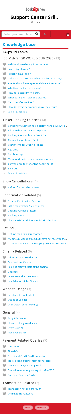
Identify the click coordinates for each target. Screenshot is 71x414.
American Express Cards (21, 375)
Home (28, 407)
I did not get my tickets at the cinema (28, 266)
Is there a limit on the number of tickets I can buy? (35, 78)
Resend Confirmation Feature (24, 201)
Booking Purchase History (22, 210)
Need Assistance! (17, 332)
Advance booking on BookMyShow (27, 130)
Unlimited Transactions (20, 393)
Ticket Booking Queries (24, 120)
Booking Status (16, 215)
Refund (10, 228)
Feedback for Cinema (19, 262)
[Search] (38, 34)
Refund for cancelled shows (23, 187)
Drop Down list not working (23, 304)
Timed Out (13, 351)
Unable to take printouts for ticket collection (32, 220)
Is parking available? (19, 73)
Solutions (42, 407)
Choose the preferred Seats (23, 140)
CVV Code (13, 346)
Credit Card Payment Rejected (24, 365)
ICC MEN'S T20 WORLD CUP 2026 (31, 58)
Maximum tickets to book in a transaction (30, 159)
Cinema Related (17, 251)
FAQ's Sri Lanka (15, 52)
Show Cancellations (20, 181)
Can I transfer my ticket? (21, 102)
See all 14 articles (17, 173)
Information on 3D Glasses (23, 257)
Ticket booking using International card (29, 360)
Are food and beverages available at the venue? (35, 83)
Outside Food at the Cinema (23, 276)
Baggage (13, 271)
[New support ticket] (44, 34)
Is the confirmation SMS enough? (26, 206)
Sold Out (12, 168)
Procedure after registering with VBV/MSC (31, 370)
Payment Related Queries (24, 340)
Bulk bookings (15, 154)
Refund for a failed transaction (25, 234)
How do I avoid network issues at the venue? (32, 107)
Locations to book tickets (21, 295)
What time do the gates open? (24, 88)
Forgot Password (17, 318)
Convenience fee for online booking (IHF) (30, 163)
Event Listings (15, 327)
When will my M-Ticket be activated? (27, 97)
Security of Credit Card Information (27, 356)
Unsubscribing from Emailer (23, 323)
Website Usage (16, 289)
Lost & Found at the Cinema (23, 281)
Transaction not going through (24, 388)
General (11, 312)
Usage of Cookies (17, 299)
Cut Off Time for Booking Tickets (25, 144)
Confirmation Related (21, 195)
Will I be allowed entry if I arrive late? (28, 64)
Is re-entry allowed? (19, 69)
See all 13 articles (17, 111)
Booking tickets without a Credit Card (28, 135)
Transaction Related (20, 383)
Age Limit (13, 149)
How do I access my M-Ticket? (24, 92)
